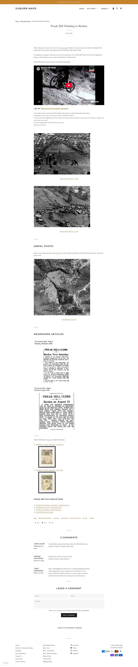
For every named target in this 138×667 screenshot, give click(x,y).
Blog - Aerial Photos (49, 651)
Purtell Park (59, 253)
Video (91, 518)
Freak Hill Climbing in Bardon (44, 512)
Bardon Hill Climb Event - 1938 (69, 179)
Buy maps (91, 8)
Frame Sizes (19, 659)
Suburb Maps (119, 645)
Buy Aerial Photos (20, 653)
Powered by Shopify (117, 647)
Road (85, 518)
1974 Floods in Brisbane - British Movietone (48, 510)
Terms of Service (20, 661)
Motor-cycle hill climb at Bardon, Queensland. (54, 108)
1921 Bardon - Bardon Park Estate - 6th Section (49, 470)
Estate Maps (63, 48)
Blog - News (46, 648)
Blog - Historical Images (50, 653)
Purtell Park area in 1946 (69, 319)
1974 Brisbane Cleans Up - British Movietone (49, 507)
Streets (104, 8)
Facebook (75, 645)
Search (17, 645)
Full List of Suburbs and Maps (24, 648)
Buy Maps (18, 651)
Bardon (49, 440)
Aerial (56, 518)
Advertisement (45, 518)
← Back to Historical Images (69, 628)
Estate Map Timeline (49, 645)
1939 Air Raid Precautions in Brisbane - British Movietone (52, 505)
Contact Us (18, 656)
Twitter (74, 648)
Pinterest (75, 651)
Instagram (75, 653)
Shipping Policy (47, 661)
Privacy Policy (47, 659)
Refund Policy (47, 656)
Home (81, 8)
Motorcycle (75, 518)
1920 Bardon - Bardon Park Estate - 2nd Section (50, 444)
